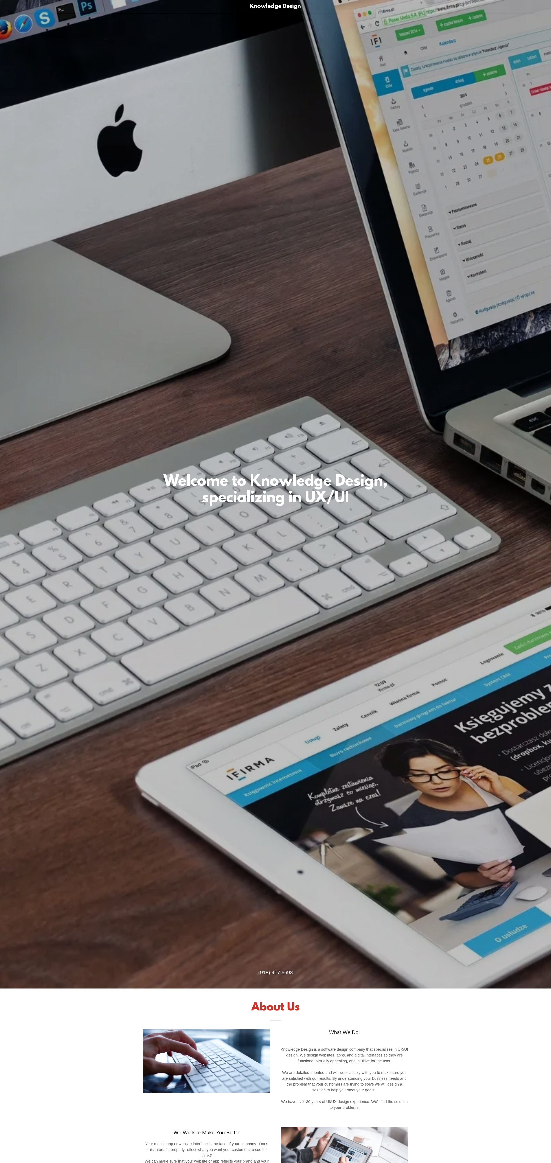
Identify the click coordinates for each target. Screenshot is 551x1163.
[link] (275, 7)
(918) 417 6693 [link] (275, 972)
